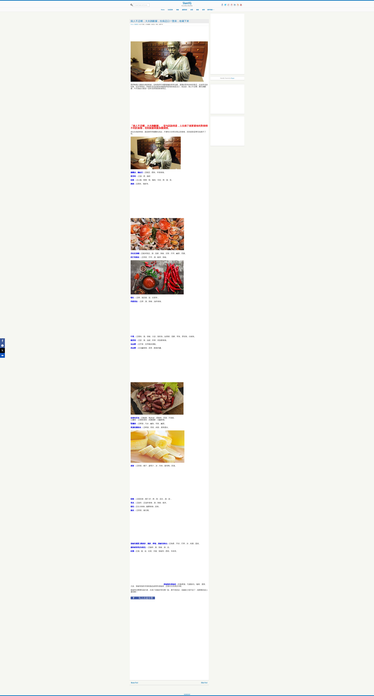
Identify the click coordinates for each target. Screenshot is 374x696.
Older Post (204, 683)
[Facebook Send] (2, 345)
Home (163, 9)
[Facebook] (2, 340)
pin (231, 4)
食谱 (203, 9)
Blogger (232, 78)
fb (222, 4)
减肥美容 (184, 9)
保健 (177, 9)
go (228, 4)
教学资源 (210, 9)
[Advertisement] (166, 31)
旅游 (197, 9)
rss (237, 4)
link (234, 4)
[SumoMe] (2, 355)
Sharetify (187, 3)
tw (225, 4)
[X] (2, 350)
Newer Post (134, 683)
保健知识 (136, 24)
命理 (191, 9)
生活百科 (170, 9)
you (241, 4)
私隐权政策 (187, 694)
